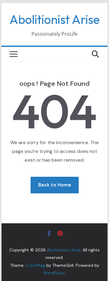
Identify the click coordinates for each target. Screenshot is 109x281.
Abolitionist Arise (54, 19)
